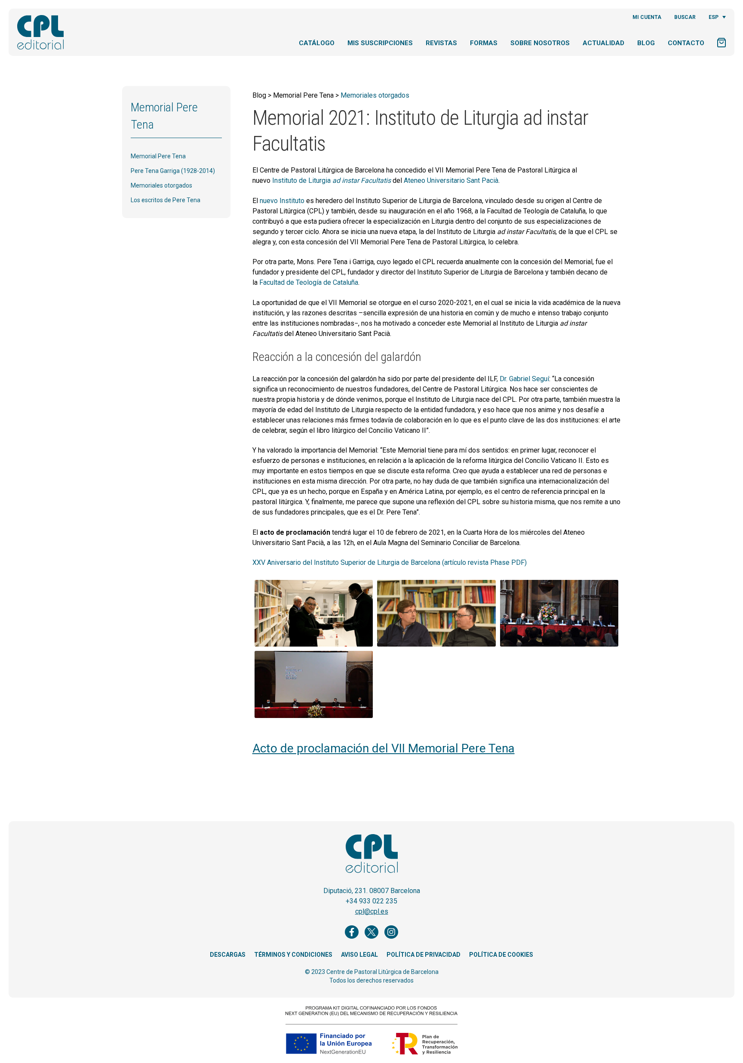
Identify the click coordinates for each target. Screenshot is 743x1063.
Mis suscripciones (380, 43)
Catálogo (317, 43)
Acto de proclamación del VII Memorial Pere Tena (383, 748)
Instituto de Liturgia (331, 180)
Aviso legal (359, 954)
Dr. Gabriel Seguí (524, 379)
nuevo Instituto (282, 201)
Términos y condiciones (293, 954)
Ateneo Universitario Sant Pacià (451, 180)
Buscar (685, 17)
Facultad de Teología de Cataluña (308, 282)
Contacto (686, 43)
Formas (483, 43)
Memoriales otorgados (161, 185)
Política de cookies (501, 954)
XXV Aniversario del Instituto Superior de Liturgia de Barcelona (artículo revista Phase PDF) (389, 562)
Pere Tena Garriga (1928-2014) (173, 170)
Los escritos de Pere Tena (165, 200)
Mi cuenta (646, 17)
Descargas (228, 954)
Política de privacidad (424, 954)
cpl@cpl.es (371, 911)
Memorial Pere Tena (158, 156)
